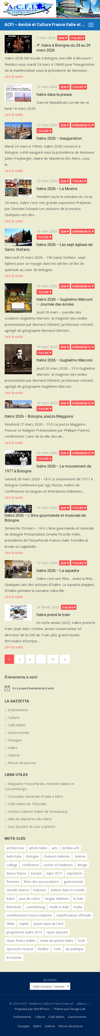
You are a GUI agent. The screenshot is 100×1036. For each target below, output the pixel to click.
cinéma (79, 856)
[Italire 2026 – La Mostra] (18, 187)
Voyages (15, 740)
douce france (16, 873)
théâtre (43, 949)
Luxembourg (35, 907)
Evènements (81, 125)
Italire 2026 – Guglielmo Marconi (65, 360)
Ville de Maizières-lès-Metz (30, 819)
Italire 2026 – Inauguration (59, 138)
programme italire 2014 (24, 932)
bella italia (14, 856)
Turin (57, 949)
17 (53, 659)
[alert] (50, 688)
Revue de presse (22, 762)
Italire (76, 38)
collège (12, 865)
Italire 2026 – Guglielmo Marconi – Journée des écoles (65, 302)
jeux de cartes (29, 898)
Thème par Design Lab (69, 1009)
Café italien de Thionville (27, 803)
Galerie (14, 755)
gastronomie (73, 881)
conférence (30, 865)
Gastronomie (18, 732)
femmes (13, 881)
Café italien (17, 725)
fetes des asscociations (41, 881)
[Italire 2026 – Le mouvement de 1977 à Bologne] (18, 459)
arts (55, 848)
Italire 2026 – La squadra (58, 570)
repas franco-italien (21, 940)
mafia (77, 907)
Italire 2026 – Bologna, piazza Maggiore (39, 416)
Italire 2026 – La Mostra (57, 188)
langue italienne (57, 898)
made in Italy (59, 907)
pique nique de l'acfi (48, 923)
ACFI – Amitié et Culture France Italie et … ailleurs (45, 24)
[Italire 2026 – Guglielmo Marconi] (18, 359)
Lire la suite (14, 76)
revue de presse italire (56, 940)
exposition (74, 873)
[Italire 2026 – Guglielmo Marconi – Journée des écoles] (18, 298)
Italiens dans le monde (68, 890)
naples (24, 923)
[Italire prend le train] (18, 612)
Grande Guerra (18, 890)
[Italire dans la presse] (18, 92)
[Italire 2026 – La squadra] (18, 569)
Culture (14, 717)
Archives (50, 979)
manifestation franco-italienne (29, 915)
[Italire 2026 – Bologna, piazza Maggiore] (18, 404)
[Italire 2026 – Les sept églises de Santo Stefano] (18, 237)
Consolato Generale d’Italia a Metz (35, 796)
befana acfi (70, 848)
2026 (61, 38)
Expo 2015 (54, 873)
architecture (15, 848)
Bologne (32, 856)
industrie (39, 890)
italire (11, 898)
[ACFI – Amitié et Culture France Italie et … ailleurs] (50, 9)
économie (14, 957)
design (82, 865)
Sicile (81, 940)
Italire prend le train (53, 614)
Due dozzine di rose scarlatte (31, 826)
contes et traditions (58, 865)
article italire (38, 848)
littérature (14, 907)
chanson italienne (56, 856)
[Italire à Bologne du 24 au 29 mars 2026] (18, 44)
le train (78, 898)
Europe (36, 873)
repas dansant (57, 932)
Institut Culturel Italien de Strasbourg (37, 811)
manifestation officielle (74, 915)
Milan (11, 923)
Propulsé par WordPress (32, 1009)
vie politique (74, 949)
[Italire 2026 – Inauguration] (18, 130)
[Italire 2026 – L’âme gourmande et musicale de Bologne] (18, 509)
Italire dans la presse (54, 94)
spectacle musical (20, 949)
